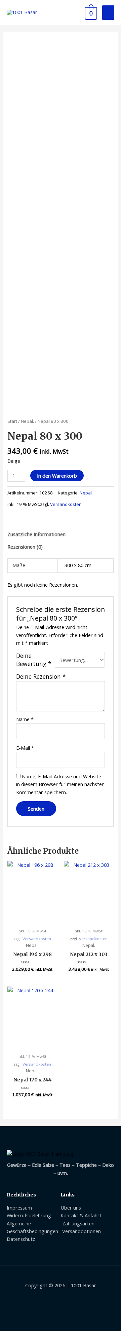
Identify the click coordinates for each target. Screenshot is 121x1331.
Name (25, 719)
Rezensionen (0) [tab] (25, 546)
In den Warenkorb (57, 475)
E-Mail (25, 747)
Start (12, 421)
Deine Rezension (41, 676)
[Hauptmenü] (108, 12)
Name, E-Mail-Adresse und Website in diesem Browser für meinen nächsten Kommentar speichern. (60, 784)
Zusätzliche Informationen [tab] (36, 534)
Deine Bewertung (33, 659)
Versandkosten (66, 504)
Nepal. (27, 421)
